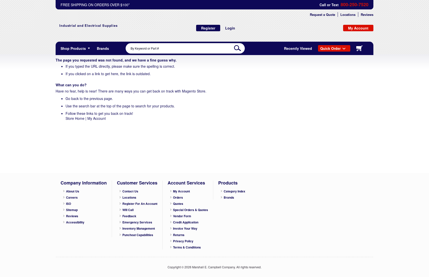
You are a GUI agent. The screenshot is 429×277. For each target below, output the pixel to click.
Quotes (178, 204)
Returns (178, 235)
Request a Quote (322, 14)
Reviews (367, 14)
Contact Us (130, 191)
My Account (96, 118)
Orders (178, 197)
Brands (229, 197)
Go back (72, 98)
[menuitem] (103, 48)
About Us (72, 191)
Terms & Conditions (187, 247)
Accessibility (75, 222)
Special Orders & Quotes (190, 210)
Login (230, 28)
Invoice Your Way (185, 228)
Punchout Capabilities (137, 235)
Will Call (128, 210)
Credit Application (185, 222)
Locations (348, 14)
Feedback (129, 216)
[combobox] (185, 48)
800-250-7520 (354, 4)
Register (208, 28)
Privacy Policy (183, 241)
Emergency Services (137, 222)
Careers (72, 197)
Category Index (234, 191)
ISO (68, 204)
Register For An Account (139, 204)
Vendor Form (182, 216)
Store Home (75, 118)
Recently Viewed (298, 48)
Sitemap (72, 210)
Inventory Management (138, 228)
